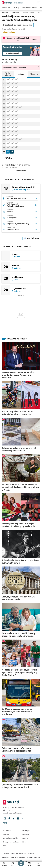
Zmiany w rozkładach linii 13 (18, 39)
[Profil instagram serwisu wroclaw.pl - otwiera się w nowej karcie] (5, 818)
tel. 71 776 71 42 (8, 810)
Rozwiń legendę (21, 170)
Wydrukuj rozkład (33, 238)
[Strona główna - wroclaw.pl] (7, 2)
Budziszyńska (12, 218)
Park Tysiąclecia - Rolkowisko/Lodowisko (15, 205)
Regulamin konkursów (18, 857)
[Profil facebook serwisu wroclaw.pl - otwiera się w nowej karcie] (14, 818)
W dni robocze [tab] (7, 74)
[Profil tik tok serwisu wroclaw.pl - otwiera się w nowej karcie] (9, 818)
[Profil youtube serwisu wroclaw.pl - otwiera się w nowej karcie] (18, 818)
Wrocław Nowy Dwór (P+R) (16, 198)
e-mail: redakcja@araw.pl (12, 813)
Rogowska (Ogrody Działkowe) (18, 224)
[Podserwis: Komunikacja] (18, 3)
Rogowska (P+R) (13, 230)
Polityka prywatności (33, 857)
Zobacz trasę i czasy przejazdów (14, 67)
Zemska (10, 212)
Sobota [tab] (21, 74)
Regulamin (5, 857)
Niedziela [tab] (34, 74)
